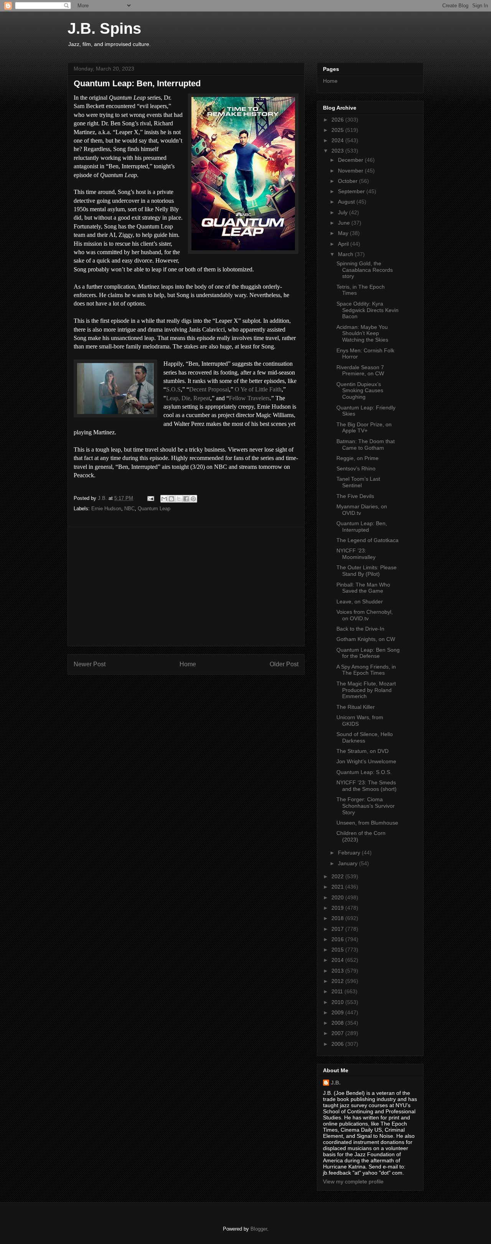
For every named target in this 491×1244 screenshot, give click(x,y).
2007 (338, 1033)
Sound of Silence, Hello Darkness (364, 737)
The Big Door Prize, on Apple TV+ (364, 427)
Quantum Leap (154, 508)
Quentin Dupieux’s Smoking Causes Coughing (359, 390)
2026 (338, 120)
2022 (338, 876)
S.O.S (173, 389)
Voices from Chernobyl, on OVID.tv (364, 615)
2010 (338, 1002)
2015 (338, 950)
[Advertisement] (186, 586)
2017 (338, 929)
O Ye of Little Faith (258, 389)
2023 (338, 151)
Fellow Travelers (249, 398)
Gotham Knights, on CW (365, 639)
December (351, 160)
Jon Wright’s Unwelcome (366, 761)
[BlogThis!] (171, 499)
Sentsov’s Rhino (356, 468)
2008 (338, 1023)
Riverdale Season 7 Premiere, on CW (360, 370)
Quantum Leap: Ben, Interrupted (361, 526)
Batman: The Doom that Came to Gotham (365, 444)
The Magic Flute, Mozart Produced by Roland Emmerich (366, 690)
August (347, 202)
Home (188, 664)
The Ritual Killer (355, 707)
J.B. (336, 1083)
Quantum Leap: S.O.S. (364, 772)
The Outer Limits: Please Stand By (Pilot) (366, 570)
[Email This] (164, 499)
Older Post (284, 664)
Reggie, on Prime (357, 458)
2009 (338, 1012)
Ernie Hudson (106, 508)
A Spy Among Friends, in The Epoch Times (366, 670)
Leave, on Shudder (359, 601)
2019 (338, 908)
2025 (338, 130)
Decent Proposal (209, 389)
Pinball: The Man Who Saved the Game (363, 588)
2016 (338, 939)
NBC (129, 508)
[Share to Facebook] (186, 499)
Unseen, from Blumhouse (367, 823)
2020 (338, 897)
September (352, 191)
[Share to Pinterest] (193, 499)
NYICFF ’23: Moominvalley (356, 553)
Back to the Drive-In (360, 629)
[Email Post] (150, 498)
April (344, 244)
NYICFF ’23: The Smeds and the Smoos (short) (366, 785)
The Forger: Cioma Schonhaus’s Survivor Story (365, 805)
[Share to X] (179, 499)
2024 (338, 140)
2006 (338, 1044)
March (346, 254)
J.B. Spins (104, 28)
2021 (338, 887)
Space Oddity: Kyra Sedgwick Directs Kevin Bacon (367, 310)
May (344, 233)
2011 (337, 991)
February (350, 853)
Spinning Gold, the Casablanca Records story (364, 269)
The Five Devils (355, 496)
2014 (338, 960)
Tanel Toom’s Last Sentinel (358, 482)
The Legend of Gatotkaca (367, 540)
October (348, 181)
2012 (338, 981)
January (348, 863)
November (351, 171)
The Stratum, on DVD (362, 751)
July (343, 212)
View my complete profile (353, 1181)
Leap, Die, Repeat (188, 398)
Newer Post (89, 664)
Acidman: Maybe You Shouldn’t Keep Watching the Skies (362, 333)
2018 (338, 918)
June (344, 223)
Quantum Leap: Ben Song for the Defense (368, 653)
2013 (338, 971)
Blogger (258, 1229)
